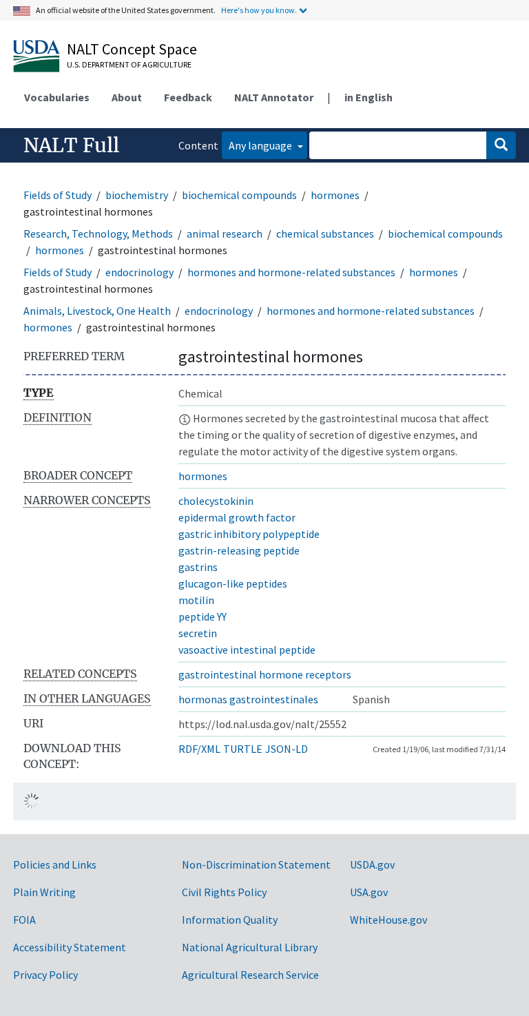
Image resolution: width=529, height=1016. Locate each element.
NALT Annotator (273, 97)
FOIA (24, 919)
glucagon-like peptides (232, 583)
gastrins (198, 567)
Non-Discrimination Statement (256, 864)
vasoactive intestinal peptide (246, 649)
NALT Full (71, 145)
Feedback (188, 97)
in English (368, 97)
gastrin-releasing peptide (239, 550)
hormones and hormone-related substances (291, 272)
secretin (197, 633)
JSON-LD (286, 749)
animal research (224, 233)
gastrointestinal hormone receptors (264, 674)
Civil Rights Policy (224, 892)
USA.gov (369, 892)
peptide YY (202, 616)
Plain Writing (44, 892)
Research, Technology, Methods (98, 233)
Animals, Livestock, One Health (97, 311)
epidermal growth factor (236, 517)
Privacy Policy (45, 975)
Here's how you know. (259, 10)
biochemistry (136, 195)
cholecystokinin (215, 501)
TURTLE (242, 749)
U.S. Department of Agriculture (129, 64)
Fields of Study (57, 195)
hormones (335, 195)
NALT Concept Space (132, 49)
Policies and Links (54, 864)
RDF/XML (199, 749)
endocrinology (139, 272)
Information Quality (230, 919)
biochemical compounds (239, 195)
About (127, 97)
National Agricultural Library (250, 947)
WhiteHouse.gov (388, 919)
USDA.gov (372, 864)
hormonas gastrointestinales (248, 699)
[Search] (501, 145)
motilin (196, 600)
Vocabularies (57, 97)
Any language (261, 145)
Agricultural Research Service (250, 975)
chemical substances (325, 233)
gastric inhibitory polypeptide (249, 534)
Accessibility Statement (69, 947)
